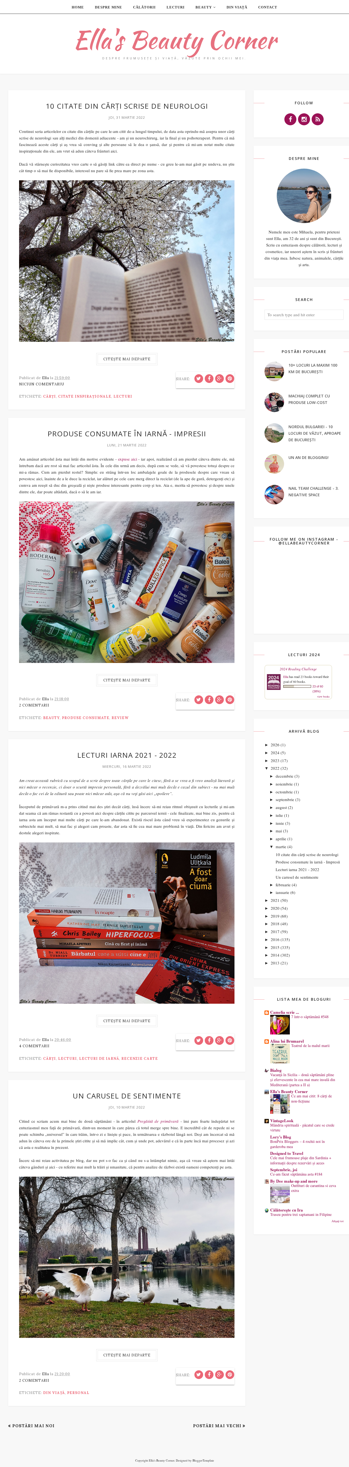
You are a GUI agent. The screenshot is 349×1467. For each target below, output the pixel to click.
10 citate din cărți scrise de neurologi (127, 106)
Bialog (276, 1070)
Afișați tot (338, 1221)
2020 (275, 908)
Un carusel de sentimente (127, 1096)
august (281, 807)
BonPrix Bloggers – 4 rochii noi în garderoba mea (297, 1144)
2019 (275, 916)
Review (120, 718)
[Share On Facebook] (209, 378)
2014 (275, 955)
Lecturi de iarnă (99, 1058)
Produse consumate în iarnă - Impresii (126, 434)
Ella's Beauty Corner (174, 39)
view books (323, 696)
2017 (275, 931)
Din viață (54, 1392)
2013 (275, 963)
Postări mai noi (33, 1425)
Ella (285, 676)
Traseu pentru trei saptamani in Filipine (301, 1214)
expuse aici (127, 459)
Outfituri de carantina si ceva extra (313, 1188)
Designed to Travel (286, 1153)
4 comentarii (34, 1046)
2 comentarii (34, 705)
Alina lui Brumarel (287, 1041)
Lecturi (122, 396)
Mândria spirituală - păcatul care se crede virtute (302, 1127)
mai (279, 830)
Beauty (51, 718)
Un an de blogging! (308, 457)
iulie (279, 815)
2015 (275, 947)
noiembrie (284, 784)
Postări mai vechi (217, 1425)
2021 (275, 900)
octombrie (284, 792)
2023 (275, 760)
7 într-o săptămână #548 (310, 1016)
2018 (275, 923)
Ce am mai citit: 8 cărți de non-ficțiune (311, 1098)
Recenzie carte (139, 1058)
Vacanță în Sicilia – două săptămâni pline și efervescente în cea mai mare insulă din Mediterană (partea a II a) (302, 1079)
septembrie (285, 799)
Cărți (49, 396)
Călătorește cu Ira (286, 1210)
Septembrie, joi (283, 1170)
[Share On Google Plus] (219, 378)
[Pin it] (229, 378)
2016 (275, 939)
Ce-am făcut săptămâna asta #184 (296, 1174)
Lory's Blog (280, 1137)
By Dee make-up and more (294, 1181)
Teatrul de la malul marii (310, 1045)
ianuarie (282, 892)
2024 (275, 752)
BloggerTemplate (203, 1460)
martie (281, 846)
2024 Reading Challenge (298, 668)
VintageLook (281, 1121)
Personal (78, 1392)
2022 (275, 768)
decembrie (284, 776)
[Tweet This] (198, 378)
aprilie (281, 838)
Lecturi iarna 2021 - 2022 (127, 755)
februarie (283, 884)
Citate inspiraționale (84, 396)
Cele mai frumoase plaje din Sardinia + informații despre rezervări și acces (300, 1160)
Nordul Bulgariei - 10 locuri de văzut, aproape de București (314, 433)
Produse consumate (85, 718)
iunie (280, 823)
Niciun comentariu (41, 384)
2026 (275, 744)
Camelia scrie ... (284, 1012)
